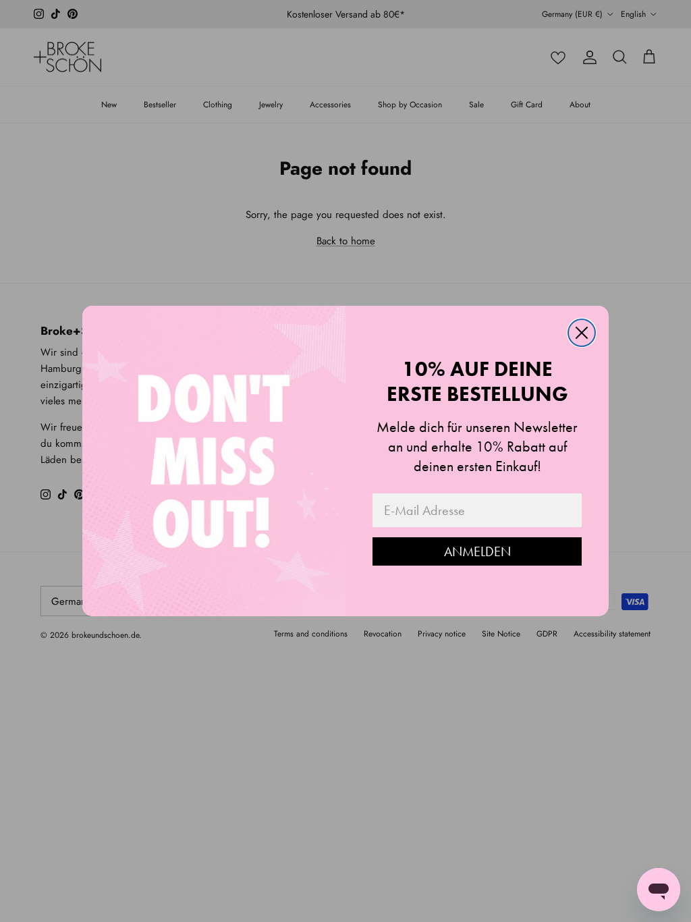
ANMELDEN (477, 551)
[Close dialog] (581, 332)
